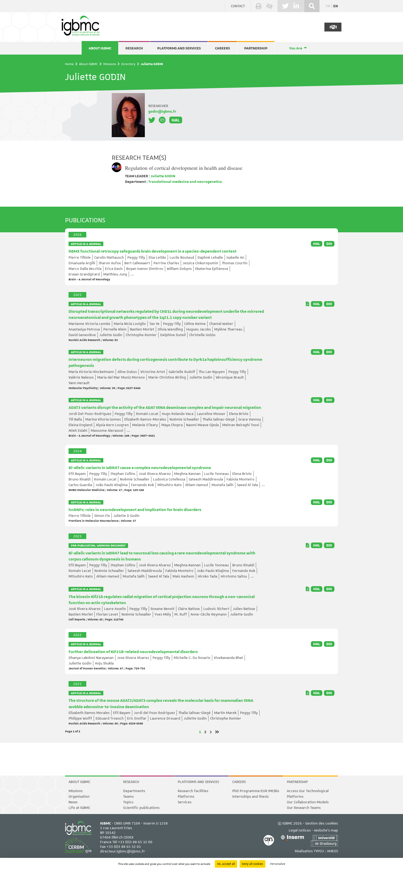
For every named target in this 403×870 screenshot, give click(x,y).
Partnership (256, 48)
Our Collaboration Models (308, 802)
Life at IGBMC (79, 807)
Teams (128, 796)
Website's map (326, 830)
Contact (238, 6)
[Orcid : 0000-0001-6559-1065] (162, 120)
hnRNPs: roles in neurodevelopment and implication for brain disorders (135, 509)
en (335, 6)
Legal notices (300, 830)
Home (69, 64)
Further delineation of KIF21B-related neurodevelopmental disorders (133, 651)
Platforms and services (179, 48)
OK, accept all (226, 864)
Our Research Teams (304, 807)
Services (184, 802)
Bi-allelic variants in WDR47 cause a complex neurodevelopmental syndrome (140, 467)
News (73, 802)
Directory (128, 64)
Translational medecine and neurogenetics (185, 181)
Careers (222, 48)
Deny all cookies (252, 864)
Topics (128, 802)
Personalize (277, 864)
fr (328, 6)
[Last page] (217, 732)
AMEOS (332, 851)
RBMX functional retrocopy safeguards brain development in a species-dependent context (152, 251)
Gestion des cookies (321, 823)
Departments (134, 791)
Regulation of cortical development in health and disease (183, 167)
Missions (109, 64)
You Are (295, 48)
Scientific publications (141, 807)
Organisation (79, 796)
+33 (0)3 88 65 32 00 (135, 842)
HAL (176, 120)
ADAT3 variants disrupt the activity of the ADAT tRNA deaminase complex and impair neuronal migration (165, 407)
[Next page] (211, 732)
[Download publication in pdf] (307, 304)
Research (134, 48)
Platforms (186, 796)
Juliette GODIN (162, 176)
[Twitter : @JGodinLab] (151, 120)
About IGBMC (100, 48)
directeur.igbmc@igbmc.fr (122, 851)
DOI (329, 243)
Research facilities (193, 791)
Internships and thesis (250, 796)
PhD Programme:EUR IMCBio (255, 791)
